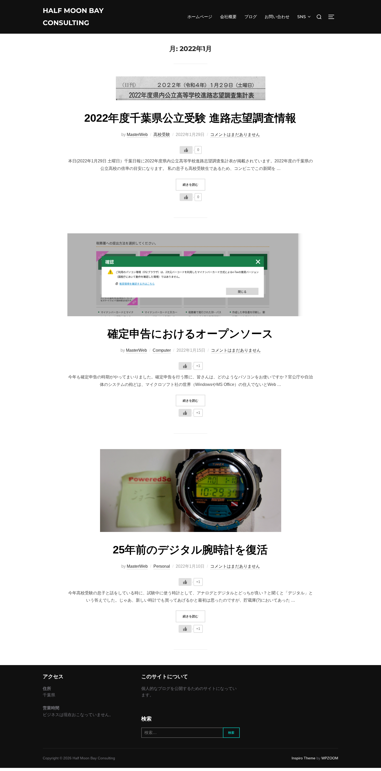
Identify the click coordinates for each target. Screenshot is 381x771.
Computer (162, 350)
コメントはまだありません (235, 134)
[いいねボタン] (186, 150)
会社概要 (228, 16)
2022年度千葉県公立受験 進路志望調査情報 (190, 118)
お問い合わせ (277, 16)
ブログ (250, 16)
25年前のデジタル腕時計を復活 (190, 550)
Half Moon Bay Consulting (73, 16)
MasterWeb (137, 134)
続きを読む (194, 184)
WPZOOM (329, 758)
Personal (161, 566)
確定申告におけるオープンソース (190, 334)
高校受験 (161, 134)
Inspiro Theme (303, 758)
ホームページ (199, 16)
